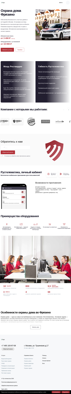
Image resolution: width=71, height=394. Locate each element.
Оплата (44, 358)
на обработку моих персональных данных (20, 156)
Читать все (35, 327)
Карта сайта (4, 389)
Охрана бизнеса (28, 358)
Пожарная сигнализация (8, 366)
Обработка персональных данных (9, 385)
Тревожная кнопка (6, 370)
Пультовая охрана (6, 361)
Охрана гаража (28, 368)
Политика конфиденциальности (9, 382)
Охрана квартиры (28, 363)
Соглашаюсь (56, 392)
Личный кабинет (46, 360)
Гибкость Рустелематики (51, 66)
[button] (68, 109)
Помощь (44, 355)
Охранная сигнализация (8, 368)
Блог (43, 363)
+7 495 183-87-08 (8, 346)
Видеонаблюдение (6, 358)
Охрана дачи (27, 365)
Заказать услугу (7, 49)
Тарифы (19, 49)
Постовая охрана (6, 373)
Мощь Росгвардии (12, 66)
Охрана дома (27, 361)
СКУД (2, 363)
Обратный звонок (7, 152)
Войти (61, 2)
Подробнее (65, 392)
